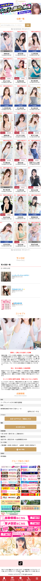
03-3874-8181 (20, 427)
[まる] (20, 49)
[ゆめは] (34, 213)
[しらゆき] (6, 104)
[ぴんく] (6, 76)
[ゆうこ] (34, 131)
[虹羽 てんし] (34, 158)
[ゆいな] (6, 185)
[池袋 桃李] (30, 473)
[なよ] (20, 240)
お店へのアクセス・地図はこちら (20, 419)
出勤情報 (12, 580)
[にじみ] (20, 104)
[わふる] (34, 104)
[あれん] (34, 185)
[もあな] (20, 76)
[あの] (20, 158)
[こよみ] (34, 49)
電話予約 (29, 580)
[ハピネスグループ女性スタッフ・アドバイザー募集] (30, 509)
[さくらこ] (20, 131)
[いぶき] (20, 185)
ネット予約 (20, 580)
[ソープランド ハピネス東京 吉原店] (20, 2)
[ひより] (6, 213)
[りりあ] (6, 158)
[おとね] (34, 76)
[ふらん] (6, 240)
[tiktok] (20, 564)
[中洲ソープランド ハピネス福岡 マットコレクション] (30, 492)
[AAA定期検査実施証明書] (10, 514)
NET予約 (21, 449)
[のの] (6, 49)
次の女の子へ (26, 29)
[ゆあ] (6, 131)
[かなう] (34, 240)
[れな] (20, 213)
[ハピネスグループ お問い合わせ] (10, 504)
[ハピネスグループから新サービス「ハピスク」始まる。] (20, 14)
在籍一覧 (4, 580)
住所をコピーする (33, 411)
